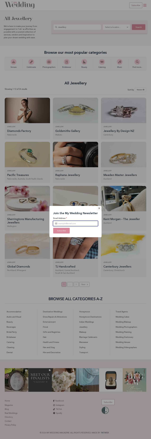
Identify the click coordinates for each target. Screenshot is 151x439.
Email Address (60, 218)
